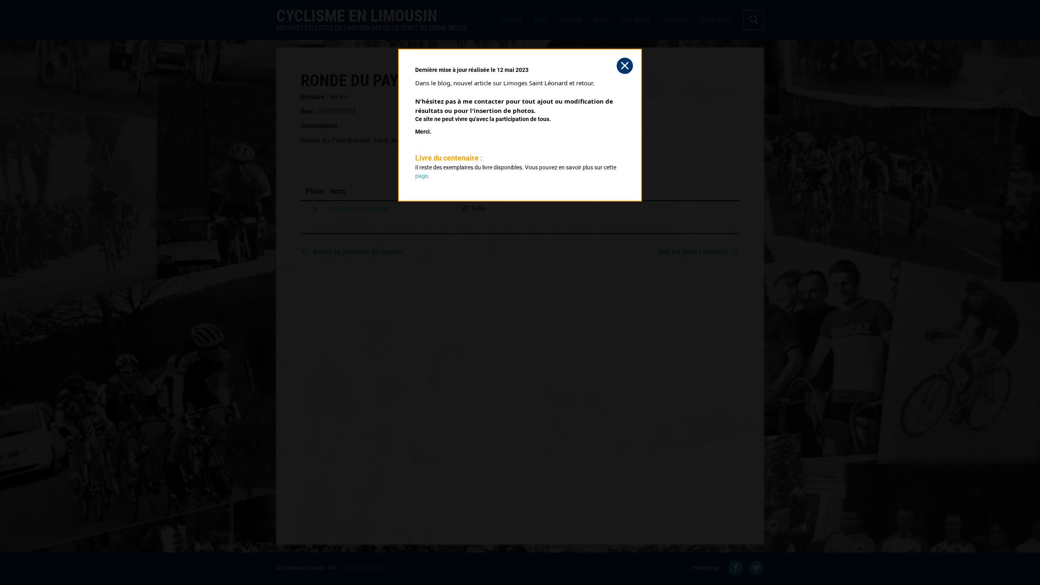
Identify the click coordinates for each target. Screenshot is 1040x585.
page (421, 176)
